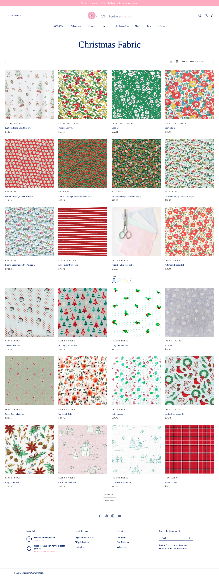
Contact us (39, 540)
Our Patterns (123, 542)
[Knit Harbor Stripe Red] (82, 231)
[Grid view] (176, 61)
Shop (90, 26)
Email (163, 538)
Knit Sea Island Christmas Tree (18, 128)
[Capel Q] (136, 94)
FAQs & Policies (82, 542)
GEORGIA (59, 26)
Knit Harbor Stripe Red (68, 265)
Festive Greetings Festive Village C (20, 265)
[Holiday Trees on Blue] (82, 312)
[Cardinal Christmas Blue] (189, 380)
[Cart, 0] (212, 15)
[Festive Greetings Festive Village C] (29, 231)
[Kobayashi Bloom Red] (189, 231)
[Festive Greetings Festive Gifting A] (136, 163)
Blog (149, 26)
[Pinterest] (106, 516)
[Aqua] (120, 281)
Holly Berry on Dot (120, 345)
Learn (104, 26)
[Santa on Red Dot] (29, 312)
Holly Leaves (117, 414)
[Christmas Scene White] (136, 449)
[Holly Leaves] (136, 380)
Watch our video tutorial (45, 551)
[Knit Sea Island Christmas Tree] (29, 94)
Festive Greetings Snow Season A (19, 196)
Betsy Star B (170, 128)
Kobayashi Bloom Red (174, 265)
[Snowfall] (189, 312)
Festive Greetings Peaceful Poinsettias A (75, 196)
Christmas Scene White (121, 482)
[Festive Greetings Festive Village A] (189, 163)
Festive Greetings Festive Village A (179, 196)
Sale (160, 26)
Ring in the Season (13, 482)
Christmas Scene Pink (67, 482)
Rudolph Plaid (171, 482)
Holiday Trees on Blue (67, 345)
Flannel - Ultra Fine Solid (122, 265)
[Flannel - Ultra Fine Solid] (136, 231)
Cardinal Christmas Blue (175, 414)
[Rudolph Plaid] (189, 449)
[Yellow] (125, 281)
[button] (46, 531)
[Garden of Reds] (82, 380)
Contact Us (80, 547)
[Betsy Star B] (189, 94)
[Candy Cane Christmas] (29, 380)
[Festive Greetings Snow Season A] (29, 163)
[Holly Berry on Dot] (136, 312)
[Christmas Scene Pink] (82, 449)
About (137, 26)
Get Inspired (120, 26)
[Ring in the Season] (29, 449)
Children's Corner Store (32, 573)
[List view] (170, 61)
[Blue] (114, 281)
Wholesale (121, 547)
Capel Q (115, 128)
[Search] (199, 15)
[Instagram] (113, 516)
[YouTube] (119, 516)
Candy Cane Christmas (14, 414)
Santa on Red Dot (12, 345)
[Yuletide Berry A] (82, 94)
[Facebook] (99, 516)
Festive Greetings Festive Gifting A (126, 196)
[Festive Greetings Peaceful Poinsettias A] (82, 163)
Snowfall (168, 345)
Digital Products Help (84, 537)
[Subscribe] (189, 538)
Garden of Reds (65, 414)
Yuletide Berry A (65, 128)
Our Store (121, 537)
